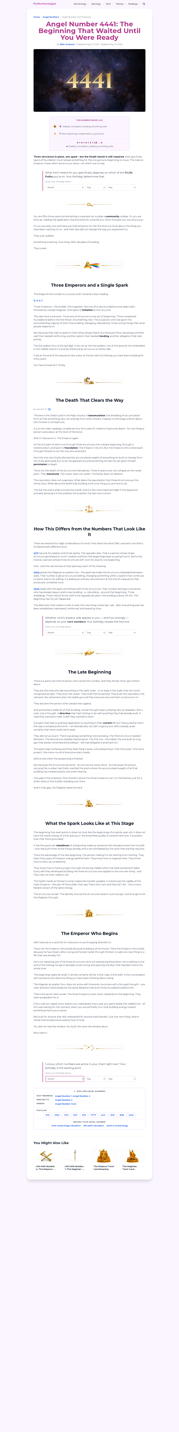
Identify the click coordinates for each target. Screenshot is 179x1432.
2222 (131, 1115)
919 (84, 1115)
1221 (75, 1115)
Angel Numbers (51, 17)
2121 (66, 1115)
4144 (37, 572)
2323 (56, 1115)
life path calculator (93, 1125)
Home (37, 17)
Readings (133, 4)
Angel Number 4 (81, 1096)
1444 (37, 589)
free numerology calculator (66, 1125)
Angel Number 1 (63, 1096)
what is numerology (117, 1125)
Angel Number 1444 (65, 1104)
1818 (121, 1115)
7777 (93, 1115)
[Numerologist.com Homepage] (45, 4)
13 (49, 409)
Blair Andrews (67, 44)
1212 (47, 1115)
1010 (112, 1115)
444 (103, 1115)
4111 (36, 553)
